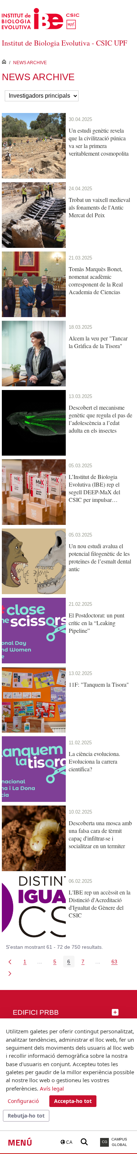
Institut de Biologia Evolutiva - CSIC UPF (64, 43)
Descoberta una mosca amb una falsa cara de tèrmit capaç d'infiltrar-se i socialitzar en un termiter (100, 834)
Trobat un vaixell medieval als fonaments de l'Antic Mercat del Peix (99, 207)
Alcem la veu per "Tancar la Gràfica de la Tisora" (98, 342)
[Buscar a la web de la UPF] (84, 1142)
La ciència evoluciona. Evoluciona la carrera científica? (94, 761)
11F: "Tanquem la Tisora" (99, 684)
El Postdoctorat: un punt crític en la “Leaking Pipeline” (96, 622)
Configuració (23, 1101)
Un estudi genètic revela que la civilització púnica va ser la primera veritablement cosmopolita (99, 141)
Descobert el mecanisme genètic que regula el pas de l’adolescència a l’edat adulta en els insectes (100, 418)
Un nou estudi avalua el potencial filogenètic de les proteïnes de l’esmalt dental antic (100, 557)
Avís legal (52, 1088)
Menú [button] (20, 1142)
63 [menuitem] (116, 963)
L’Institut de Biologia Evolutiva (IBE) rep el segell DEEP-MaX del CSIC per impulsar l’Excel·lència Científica (96, 488)
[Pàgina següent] (9, 973)
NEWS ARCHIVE (30, 62)
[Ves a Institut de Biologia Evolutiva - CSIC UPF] (40, 18)
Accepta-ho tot (73, 1101)
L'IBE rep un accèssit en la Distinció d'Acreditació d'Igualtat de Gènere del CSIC (99, 903)
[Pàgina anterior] (9, 961)
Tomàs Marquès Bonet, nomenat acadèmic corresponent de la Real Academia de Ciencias (96, 280)
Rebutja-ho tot (26, 1115)
